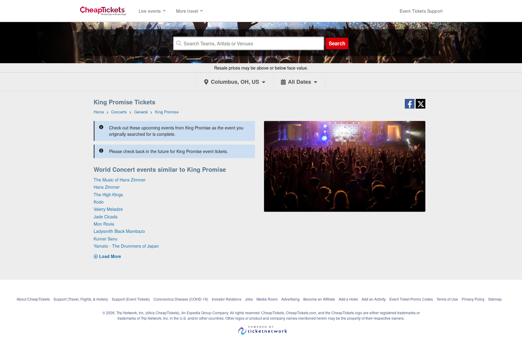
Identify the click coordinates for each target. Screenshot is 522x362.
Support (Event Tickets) (131, 299)
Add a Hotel (348, 299)
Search (337, 43)
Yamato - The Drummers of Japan (126, 246)
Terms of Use (447, 299)
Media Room (267, 299)
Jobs (249, 299)
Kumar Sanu (106, 239)
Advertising (290, 299)
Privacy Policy (473, 299)
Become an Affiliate (319, 299)
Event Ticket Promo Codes (411, 299)
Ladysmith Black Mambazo (119, 231)
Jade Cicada (106, 217)
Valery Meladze (108, 209)
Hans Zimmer (107, 187)
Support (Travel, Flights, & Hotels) (80, 299)
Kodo (99, 202)
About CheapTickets (33, 299)
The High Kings (108, 194)
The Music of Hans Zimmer (120, 180)
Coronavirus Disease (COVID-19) (180, 299)
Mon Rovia (104, 224)
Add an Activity (374, 299)
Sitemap (495, 299)
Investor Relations (226, 299)
